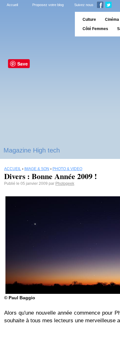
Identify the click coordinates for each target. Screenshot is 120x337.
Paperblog (35, 24)
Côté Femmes (95, 29)
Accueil (12, 5)
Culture (89, 19)
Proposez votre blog (48, 5)
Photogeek (64, 183)
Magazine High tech (32, 150)
